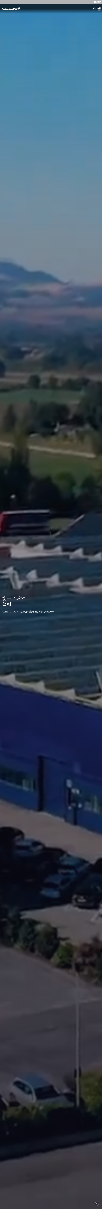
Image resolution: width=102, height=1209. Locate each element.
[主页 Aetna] (11, 9)
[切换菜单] (99, 8)
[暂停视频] (97, 1204)
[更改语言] (94, 8)
